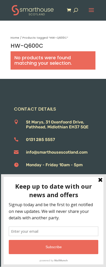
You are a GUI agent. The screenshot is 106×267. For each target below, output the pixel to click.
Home (15, 38)
